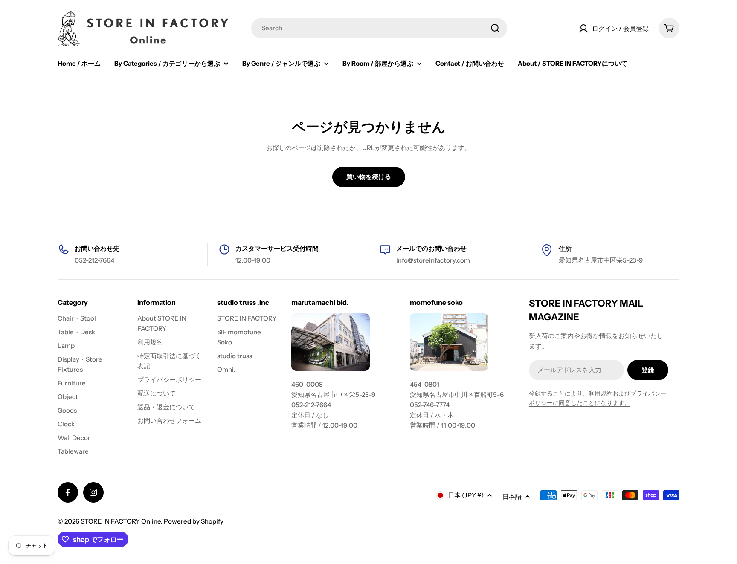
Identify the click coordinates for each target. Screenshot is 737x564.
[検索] (495, 28)
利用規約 (600, 393)
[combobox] (379, 28)
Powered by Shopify (193, 521)
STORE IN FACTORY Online (121, 521)
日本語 (512, 496)
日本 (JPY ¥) (466, 495)
